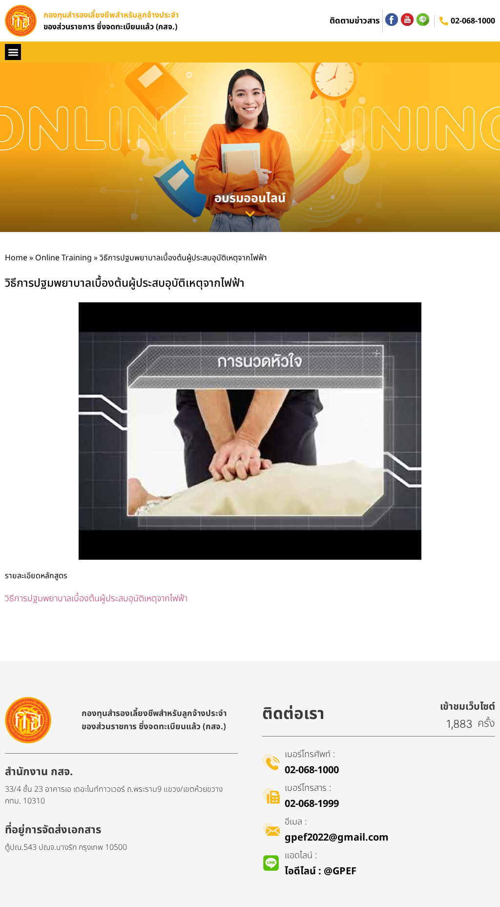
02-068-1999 (312, 804)
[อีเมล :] (271, 829)
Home (16, 258)
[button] (13, 52)
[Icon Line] (423, 19)
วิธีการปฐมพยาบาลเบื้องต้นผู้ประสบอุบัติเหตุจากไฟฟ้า (96, 598)
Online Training (63, 258)
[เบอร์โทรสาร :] (271, 795)
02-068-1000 (473, 21)
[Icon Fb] (391, 19)
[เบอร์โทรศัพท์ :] (271, 762)
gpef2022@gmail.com (337, 837)
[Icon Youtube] (407, 19)
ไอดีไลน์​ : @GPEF (320, 871)
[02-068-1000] (443, 21)
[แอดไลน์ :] (271, 863)
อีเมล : (296, 821)
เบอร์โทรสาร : (308, 788)
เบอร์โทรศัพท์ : (310, 754)
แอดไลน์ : (301, 855)
